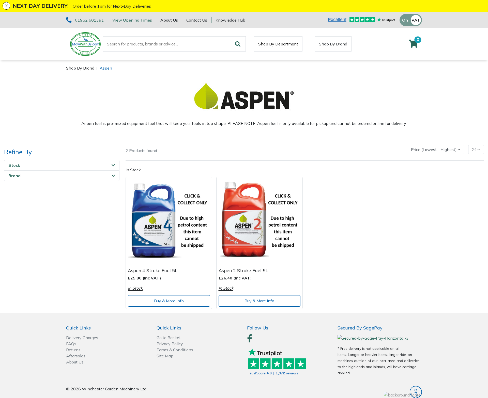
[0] (413, 45)
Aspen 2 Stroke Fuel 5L (243, 270)
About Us (169, 20)
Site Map (165, 355)
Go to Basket (169, 337)
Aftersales (75, 355)
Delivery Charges (82, 337)
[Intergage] (380, 392)
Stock (14, 165)
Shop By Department (278, 43)
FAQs (71, 343)
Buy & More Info (169, 300)
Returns (73, 349)
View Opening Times (132, 20)
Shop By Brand (333, 43)
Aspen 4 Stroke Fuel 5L (152, 270)
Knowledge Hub (230, 20)
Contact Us (196, 20)
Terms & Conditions (175, 349)
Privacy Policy (170, 343)
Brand (14, 175)
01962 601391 (89, 20)
